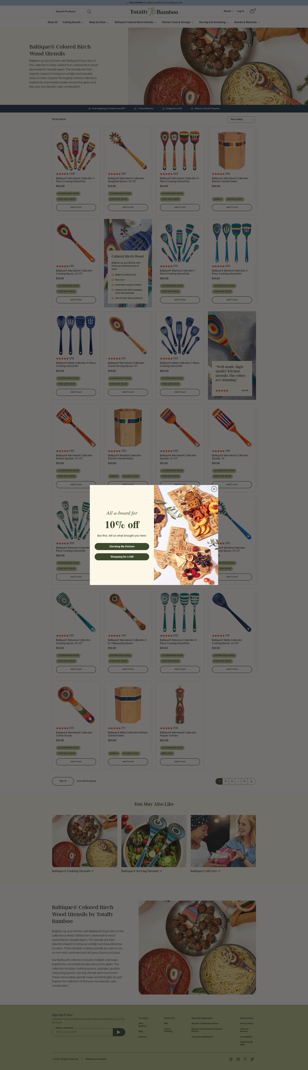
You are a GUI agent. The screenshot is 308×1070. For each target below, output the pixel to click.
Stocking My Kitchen (122, 546)
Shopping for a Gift (122, 556)
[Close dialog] (214, 489)
